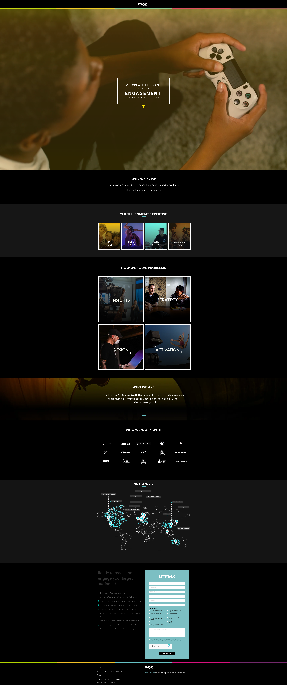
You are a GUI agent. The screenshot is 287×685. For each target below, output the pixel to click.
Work (112, 671)
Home (98, 671)
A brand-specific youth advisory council (156, 614)
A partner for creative (173, 613)
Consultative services (155, 621)
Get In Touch (167, 653)
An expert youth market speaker (174, 622)
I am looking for (153, 608)
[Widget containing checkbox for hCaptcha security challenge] (160, 646)
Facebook (111, 679)
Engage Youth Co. (150, 672)
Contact (122, 671)
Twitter (105, 679)
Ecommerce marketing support (174, 618)
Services (107, 671)
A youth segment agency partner (156, 611)
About (103, 671)
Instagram (117, 679)
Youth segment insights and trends (175, 611)
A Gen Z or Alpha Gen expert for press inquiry (157, 625)
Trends (117, 671)
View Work (143, 472)
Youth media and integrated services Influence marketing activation (157, 618)
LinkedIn (99, 679)
